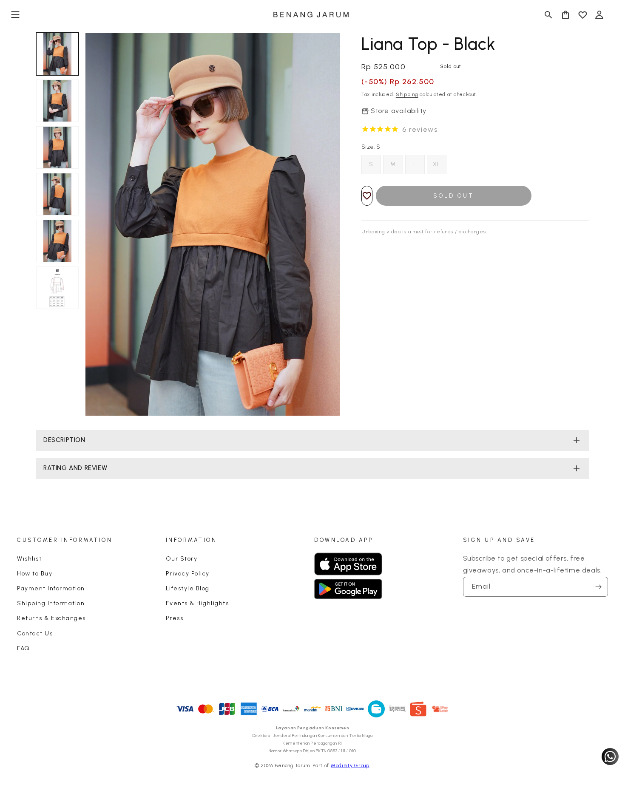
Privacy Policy (188, 573)
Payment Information (51, 588)
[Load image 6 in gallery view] (57, 287)
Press (175, 618)
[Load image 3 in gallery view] (57, 147)
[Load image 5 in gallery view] (57, 241)
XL (436, 164)
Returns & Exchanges (51, 618)
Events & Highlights (197, 603)
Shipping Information (51, 603)
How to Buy (34, 573)
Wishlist (29, 558)
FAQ (23, 648)
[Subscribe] (598, 587)
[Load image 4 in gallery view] (57, 194)
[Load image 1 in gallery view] (57, 54)
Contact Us (35, 633)
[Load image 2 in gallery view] (57, 100)
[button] (15, 14)
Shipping (407, 94)
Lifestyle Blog (188, 588)
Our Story (182, 558)
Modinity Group (350, 765)
